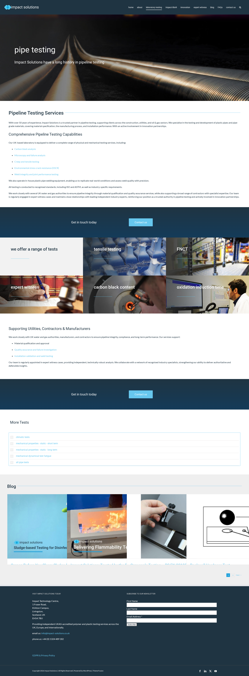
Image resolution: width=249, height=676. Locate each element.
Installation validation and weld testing (33, 356)
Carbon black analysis (25, 149)
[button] (240, 7)
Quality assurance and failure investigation (35, 349)
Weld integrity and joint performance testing (36, 174)
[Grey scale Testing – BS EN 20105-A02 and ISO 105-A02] (184, 526)
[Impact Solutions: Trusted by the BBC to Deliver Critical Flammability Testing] (124, 526)
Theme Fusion (98, 671)
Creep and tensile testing (26, 161)
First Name (132, 601)
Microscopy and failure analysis (29, 155)
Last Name (132, 608)
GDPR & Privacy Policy (43, 655)
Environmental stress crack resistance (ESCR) (36, 168)
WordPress (87, 671)
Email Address (134, 616)
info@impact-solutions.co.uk (55, 633)
